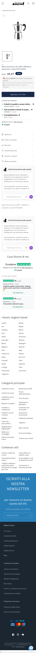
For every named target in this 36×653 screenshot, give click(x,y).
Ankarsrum (5, 354)
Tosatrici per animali (26, 438)
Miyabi (21, 326)
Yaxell (4, 337)
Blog (5, 555)
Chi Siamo (7, 531)
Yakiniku (22, 347)
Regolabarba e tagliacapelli (7, 428)
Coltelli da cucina (8, 389)
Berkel (21, 330)
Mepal (4, 364)
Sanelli (4, 323)
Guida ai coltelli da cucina (8, 454)
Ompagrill (22, 343)
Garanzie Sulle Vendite (12, 612)
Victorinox (22, 337)
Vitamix (21, 354)
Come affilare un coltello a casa (24, 454)
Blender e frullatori (8, 403)
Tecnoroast (6, 371)
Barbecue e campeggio (5, 433)
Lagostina (5, 374)
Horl (3, 333)
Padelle (4, 418)
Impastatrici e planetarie (23, 403)
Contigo (4, 367)
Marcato (21, 340)
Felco (21, 360)
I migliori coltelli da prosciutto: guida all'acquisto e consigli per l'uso (9, 466)
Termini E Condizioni (11, 569)
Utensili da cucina (9, 10)
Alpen (4, 357)
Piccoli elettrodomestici (24, 393)
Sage (20, 350)
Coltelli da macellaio (26, 418)
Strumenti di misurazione (23, 414)
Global (21, 323)
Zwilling (4, 330)
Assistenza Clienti (10, 536)
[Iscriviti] (29, 515)
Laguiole (22, 364)
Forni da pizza (24, 398)
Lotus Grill (22, 371)
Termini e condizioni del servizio (15, 589)
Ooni (3, 350)
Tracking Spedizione (11, 541)
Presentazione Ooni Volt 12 (8, 459)
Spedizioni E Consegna (12, 574)
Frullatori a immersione (6, 409)
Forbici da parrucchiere (6, 422)
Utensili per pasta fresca (8, 438)
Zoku (20, 367)
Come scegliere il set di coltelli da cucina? (26, 459)
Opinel (21, 333)
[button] (2, 3)
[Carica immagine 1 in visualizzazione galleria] (7, 56)
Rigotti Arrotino (20, 646)
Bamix (4, 343)
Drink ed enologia (25, 433)
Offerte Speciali (9, 546)
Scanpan (5, 360)
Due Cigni (5, 340)
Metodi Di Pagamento (11, 579)
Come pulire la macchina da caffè (25, 466)
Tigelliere (22, 423)
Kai (3, 326)
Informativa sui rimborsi (12, 593)
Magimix (4, 347)
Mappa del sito (9, 551)
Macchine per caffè (25, 389)
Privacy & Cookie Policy (12, 607)
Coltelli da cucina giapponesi (8, 398)
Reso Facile (8, 584)
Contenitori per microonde (24, 409)
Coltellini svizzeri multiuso (8, 414)
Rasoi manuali (24, 428)
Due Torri (22, 357)
